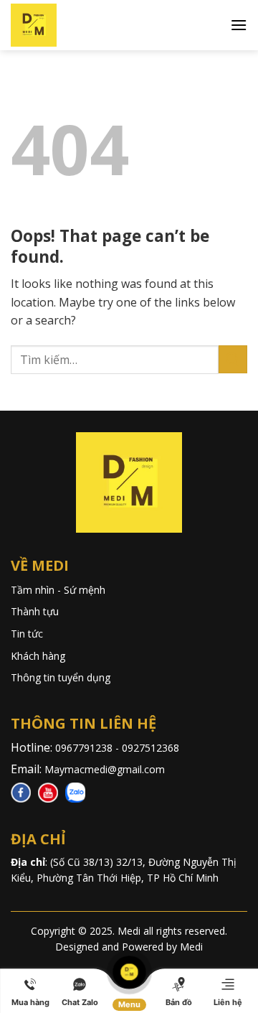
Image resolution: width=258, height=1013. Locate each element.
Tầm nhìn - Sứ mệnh (58, 590)
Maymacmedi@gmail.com (104, 769)
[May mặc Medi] (57, 25)
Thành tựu (35, 611)
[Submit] (233, 359)
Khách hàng (38, 656)
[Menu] (238, 24)
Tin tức (27, 633)
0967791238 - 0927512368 (118, 748)
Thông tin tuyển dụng (60, 677)
